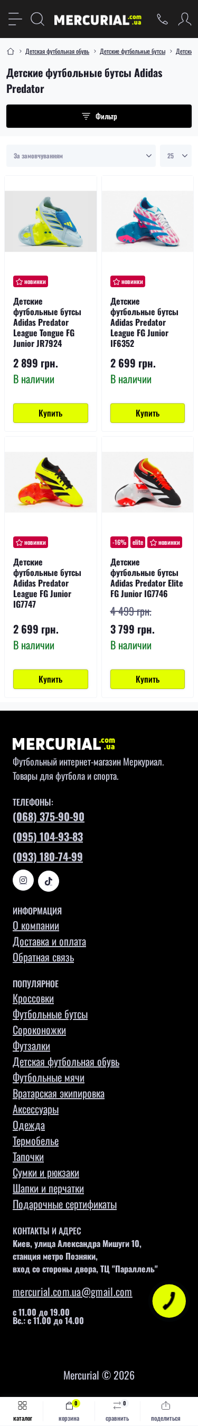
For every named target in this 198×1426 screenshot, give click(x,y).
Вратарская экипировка (59, 1093)
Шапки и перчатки (48, 1188)
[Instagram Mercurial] (23, 880)
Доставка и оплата (49, 941)
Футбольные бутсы (50, 1014)
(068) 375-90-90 (48, 816)
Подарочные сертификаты (65, 1204)
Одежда (29, 1124)
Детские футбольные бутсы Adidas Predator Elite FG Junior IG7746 (146, 577)
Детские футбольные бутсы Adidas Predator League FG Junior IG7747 (47, 582)
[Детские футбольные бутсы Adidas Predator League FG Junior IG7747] (50, 482)
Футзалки (31, 1045)
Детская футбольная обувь (57, 50)
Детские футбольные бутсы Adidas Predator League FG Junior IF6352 (144, 322)
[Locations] (162, 19)
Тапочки (28, 1156)
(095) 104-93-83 (48, 836)
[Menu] (15, 19)
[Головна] (10, 51)
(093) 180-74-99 (48, 856)
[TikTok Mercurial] (48, 881)
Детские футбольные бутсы (132, 50)
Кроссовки (33, 998)
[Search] (37, 19)
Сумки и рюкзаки (46, 1172)
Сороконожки (39, 1029)
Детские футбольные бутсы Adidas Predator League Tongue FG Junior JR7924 (47, 322)
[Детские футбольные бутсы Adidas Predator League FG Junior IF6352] (147, 222)
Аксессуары (36, 1109)
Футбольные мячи (48, 1077)
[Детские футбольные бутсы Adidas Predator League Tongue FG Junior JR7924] (50, 222)
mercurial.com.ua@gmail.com (73, 1291)
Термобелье (36, 1140)
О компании (36, 925)
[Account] (185, 19)
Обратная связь (43, 957)
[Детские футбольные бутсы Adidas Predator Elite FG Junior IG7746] (147, 482)
